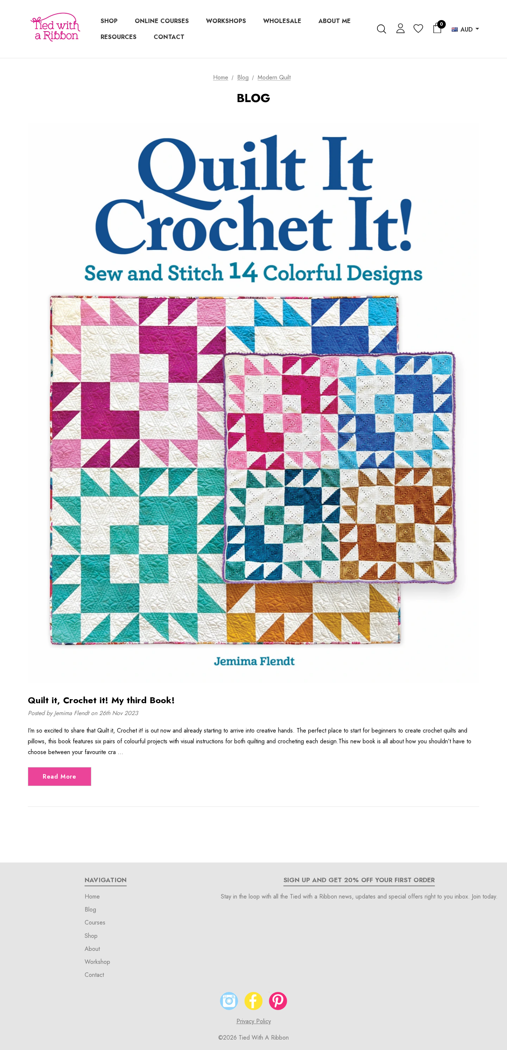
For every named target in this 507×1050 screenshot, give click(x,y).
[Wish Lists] (418, 29)
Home (92, 896)
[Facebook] (253, 1001)
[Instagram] (229, 1001)
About (92, 949)
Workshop (97, 962)
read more (59, 776)
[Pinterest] (278, 1001)
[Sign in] (399, 28)
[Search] (381, 29)
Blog (90, 909)
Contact (94, 975)
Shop (91, 936)
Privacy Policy (253, 1021)
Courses (95, 922)
